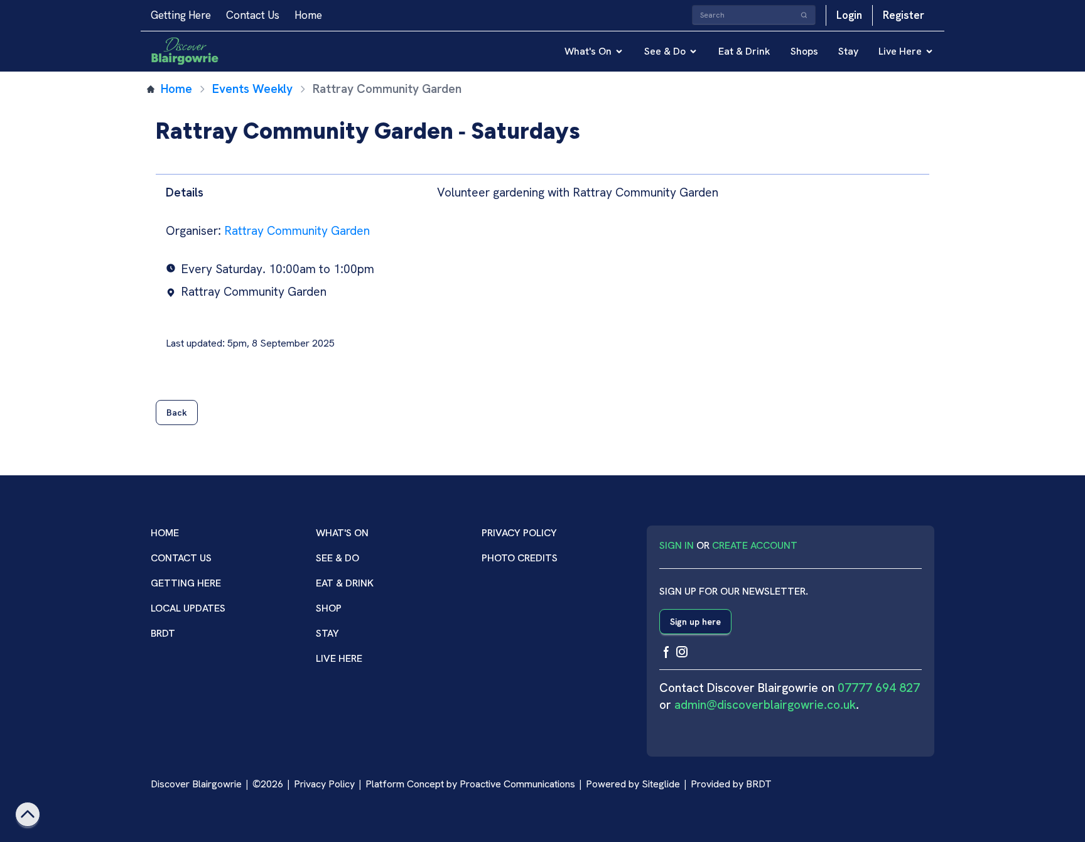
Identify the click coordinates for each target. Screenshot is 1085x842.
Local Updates (188, 608)
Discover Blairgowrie (196, 784)
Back (176, 412)
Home (308, 15)
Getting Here (181, 15)
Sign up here (695, 621)
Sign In (676, 545)
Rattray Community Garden (297, 231)
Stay (848, 51)
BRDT (163, 633)
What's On (588, 51)
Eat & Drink (744, 51)
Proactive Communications (517, 784)
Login (849, 15)
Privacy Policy (519, 532)
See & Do (665, 51)
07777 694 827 (879, 688)
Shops (804, 51)
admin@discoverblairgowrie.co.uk (765, 705)
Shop (329, 608)
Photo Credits (520, 557)
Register (903, 15)
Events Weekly (252, 89)
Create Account (754, 545)
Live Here (900, 51)
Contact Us (252, 15)
